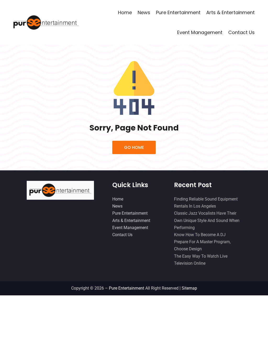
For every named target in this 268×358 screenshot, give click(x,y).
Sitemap (189, 288)
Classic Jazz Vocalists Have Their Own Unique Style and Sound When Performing (206, 220)
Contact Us (241, 32)
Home (125, 12)
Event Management (199, 32)
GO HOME (134, 147)
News (144, 12)
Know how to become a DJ (200, 234)
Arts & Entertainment (230, 12)
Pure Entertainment (178, 12)
